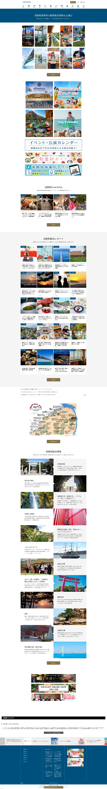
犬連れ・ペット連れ (24, 263)
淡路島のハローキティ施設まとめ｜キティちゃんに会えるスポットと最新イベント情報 (57, 767)
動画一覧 (53, 74)
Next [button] (86, 36)
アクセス (67, 7)
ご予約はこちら (54, 787)
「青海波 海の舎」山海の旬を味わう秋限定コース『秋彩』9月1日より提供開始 (78, 318)
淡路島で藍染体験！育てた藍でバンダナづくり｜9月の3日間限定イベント (78, 215)
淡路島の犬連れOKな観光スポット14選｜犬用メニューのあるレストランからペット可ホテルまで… (28, 266)
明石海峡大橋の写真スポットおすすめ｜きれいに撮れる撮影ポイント (45, 370)
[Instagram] (20, 783)
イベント (23, 195)
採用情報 (84, 7)
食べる (42, 263)
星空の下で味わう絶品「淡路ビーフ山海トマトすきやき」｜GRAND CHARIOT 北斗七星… (61, 370)
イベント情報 (61, 7)
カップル (56, 289)
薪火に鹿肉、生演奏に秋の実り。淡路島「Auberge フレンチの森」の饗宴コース (45, 344)
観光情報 (34, 7)
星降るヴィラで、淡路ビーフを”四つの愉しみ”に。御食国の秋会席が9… (28, 344)
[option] (28, 36)
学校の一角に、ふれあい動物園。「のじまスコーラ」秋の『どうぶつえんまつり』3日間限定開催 (28, 215)
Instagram (72, 7)
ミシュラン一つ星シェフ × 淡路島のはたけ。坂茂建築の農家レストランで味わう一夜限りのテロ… (28, 318)
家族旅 (79, 289)
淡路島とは (23, 7)
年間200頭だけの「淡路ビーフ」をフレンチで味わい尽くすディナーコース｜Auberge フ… (45, 318)
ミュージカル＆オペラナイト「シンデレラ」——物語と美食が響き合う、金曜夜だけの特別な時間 (45, 215)
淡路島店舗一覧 (53, 441)
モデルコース (45, 7)
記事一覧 (53, 224)
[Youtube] (22, 783)
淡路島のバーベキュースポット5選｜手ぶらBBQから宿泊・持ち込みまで (61, 318)
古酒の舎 (83, 263)
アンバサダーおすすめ (78, 7)
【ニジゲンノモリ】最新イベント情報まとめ (48, 766)
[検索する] (78, 2)
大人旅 (40, 263)
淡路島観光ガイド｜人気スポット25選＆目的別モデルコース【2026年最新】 (61, 266)
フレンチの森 (79, 263)
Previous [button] (21, 36)
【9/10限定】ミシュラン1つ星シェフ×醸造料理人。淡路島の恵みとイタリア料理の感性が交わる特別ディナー (57, 774)
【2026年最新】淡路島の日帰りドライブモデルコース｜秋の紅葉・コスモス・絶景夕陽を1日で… (78, 292)
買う (65, 263)
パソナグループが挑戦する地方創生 (53, 732)
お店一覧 (29, 7)
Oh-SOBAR (73, 289)
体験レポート (56, 7)
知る (63, 263)
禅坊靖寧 (30, 289)
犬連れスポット (40, 7)
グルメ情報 (50, 7)
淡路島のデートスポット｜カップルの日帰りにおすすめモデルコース (61, 292)
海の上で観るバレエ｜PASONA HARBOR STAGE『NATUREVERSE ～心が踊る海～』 (49, 774)
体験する (43, 289)
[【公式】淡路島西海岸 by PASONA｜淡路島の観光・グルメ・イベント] (53, 2)
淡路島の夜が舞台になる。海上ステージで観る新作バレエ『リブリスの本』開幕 (61, 215)
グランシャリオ (46, 263)
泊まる (29, 263)
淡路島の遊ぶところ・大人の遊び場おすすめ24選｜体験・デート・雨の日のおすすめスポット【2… (28, 292)
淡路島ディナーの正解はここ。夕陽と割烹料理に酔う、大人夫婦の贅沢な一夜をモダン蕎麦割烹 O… (78, 370)
